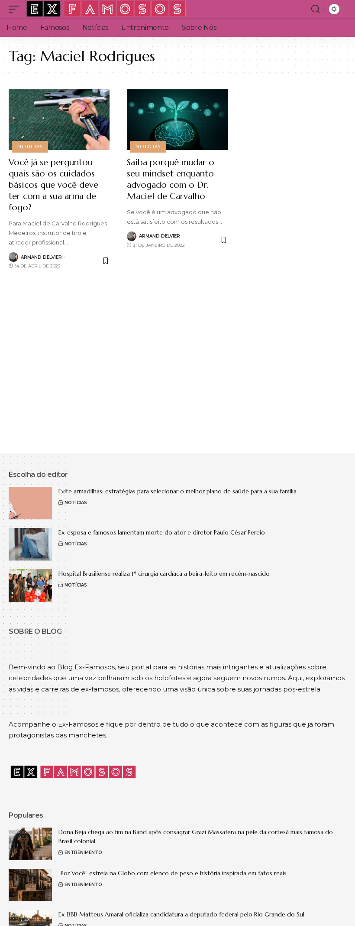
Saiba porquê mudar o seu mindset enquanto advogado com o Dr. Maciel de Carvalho (170, 179)
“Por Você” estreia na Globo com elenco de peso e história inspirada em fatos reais (172, 873)
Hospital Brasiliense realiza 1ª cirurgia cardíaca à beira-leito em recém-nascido (164, 573)
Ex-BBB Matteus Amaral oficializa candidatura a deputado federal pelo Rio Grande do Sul (181, 914)
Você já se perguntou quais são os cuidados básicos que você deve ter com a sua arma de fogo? (53, 185)
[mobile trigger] (16, 9)
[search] (315, 9)
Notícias (29, 146)
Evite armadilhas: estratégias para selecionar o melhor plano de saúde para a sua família (179, 491)
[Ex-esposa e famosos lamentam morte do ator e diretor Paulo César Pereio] (30, 544)
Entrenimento (83, 852)
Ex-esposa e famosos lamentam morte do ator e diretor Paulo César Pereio (161, 532)
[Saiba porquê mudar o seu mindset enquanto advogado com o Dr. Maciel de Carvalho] (177, 119)
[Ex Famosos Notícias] (106, 9)
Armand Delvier (41, 257)
